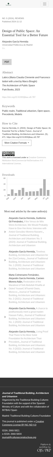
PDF (7, 62)
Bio (3, 48)
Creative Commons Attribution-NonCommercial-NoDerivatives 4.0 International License (24, 160)
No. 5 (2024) (8, 18)
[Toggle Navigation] (45, 4)
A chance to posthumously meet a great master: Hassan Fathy (28, 311)
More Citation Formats (16, 143)
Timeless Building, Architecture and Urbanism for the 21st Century (28, 255)
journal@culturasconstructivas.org (19, 437)
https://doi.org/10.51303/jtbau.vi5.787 (18, 97)
